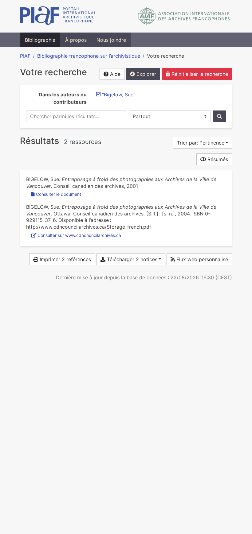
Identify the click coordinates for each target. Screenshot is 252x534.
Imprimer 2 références (64, 259)
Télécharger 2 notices (131, 259)
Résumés (217, 159)
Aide (114, 74)
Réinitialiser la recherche (199, 74)
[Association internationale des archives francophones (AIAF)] (184, 16)
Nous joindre (111, 40)
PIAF (25, 56)
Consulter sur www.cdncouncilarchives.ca (79, 235)
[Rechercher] (219, 116)
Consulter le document (58, 194)
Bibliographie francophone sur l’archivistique (88, 56)
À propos (76, 40)
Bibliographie (40, 40)
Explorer (145, 74)
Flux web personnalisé (201, 259)
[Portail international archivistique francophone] (58, 16)
